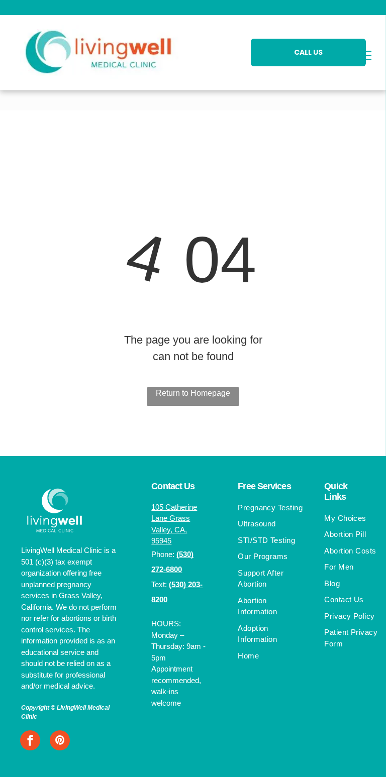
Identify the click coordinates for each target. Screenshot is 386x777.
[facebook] (30, 741)
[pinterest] (60, 741)
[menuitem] (272, 509)
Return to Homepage (193, 393)
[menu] (364, 55)
